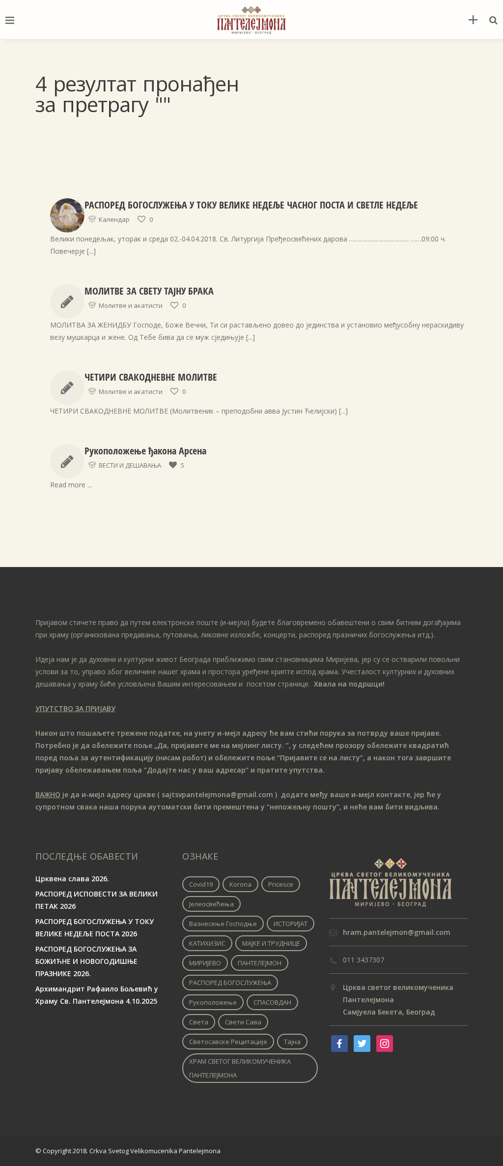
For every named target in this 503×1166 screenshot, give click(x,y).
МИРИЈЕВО (205, 962)
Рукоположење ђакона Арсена (145, 450)
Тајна (292, 1041)
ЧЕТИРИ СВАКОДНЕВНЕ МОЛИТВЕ (150, 377)
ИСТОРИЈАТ (290, 923)
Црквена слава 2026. (72, 878)
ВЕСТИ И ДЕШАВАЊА (130, 465)
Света (198, 1021)
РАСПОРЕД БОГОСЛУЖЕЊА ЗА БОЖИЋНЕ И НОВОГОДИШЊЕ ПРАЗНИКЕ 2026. (86, 961)
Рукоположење (213, 1002)
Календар (114, 219)
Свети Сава (243, 1021)
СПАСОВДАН (272, 1002)
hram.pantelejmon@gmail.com (396, 932)
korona (240, 884)
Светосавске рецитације (228, 1041)
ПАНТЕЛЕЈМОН (259, 962)
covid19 (201, 884)
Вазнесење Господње (223, 923)
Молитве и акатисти (131, 305)
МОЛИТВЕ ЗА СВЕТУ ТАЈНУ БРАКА (149, 291)
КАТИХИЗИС (207, 943)
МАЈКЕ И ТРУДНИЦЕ (271, 943)
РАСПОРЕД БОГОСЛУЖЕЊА (230, 982)
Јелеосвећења (211, 903)
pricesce (280, 884)
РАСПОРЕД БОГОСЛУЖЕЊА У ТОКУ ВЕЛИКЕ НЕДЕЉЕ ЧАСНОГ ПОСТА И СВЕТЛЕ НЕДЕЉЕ (251, 204)
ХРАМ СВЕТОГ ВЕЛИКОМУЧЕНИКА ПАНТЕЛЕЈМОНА (240, 1068)
